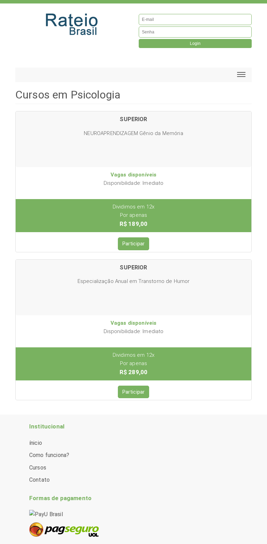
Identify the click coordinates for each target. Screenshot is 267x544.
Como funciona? (49, 455)
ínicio (35, 443)
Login (195, 43)
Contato (39, 479)
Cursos (37, 467)
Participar (133, 243)
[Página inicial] (71, 23)
